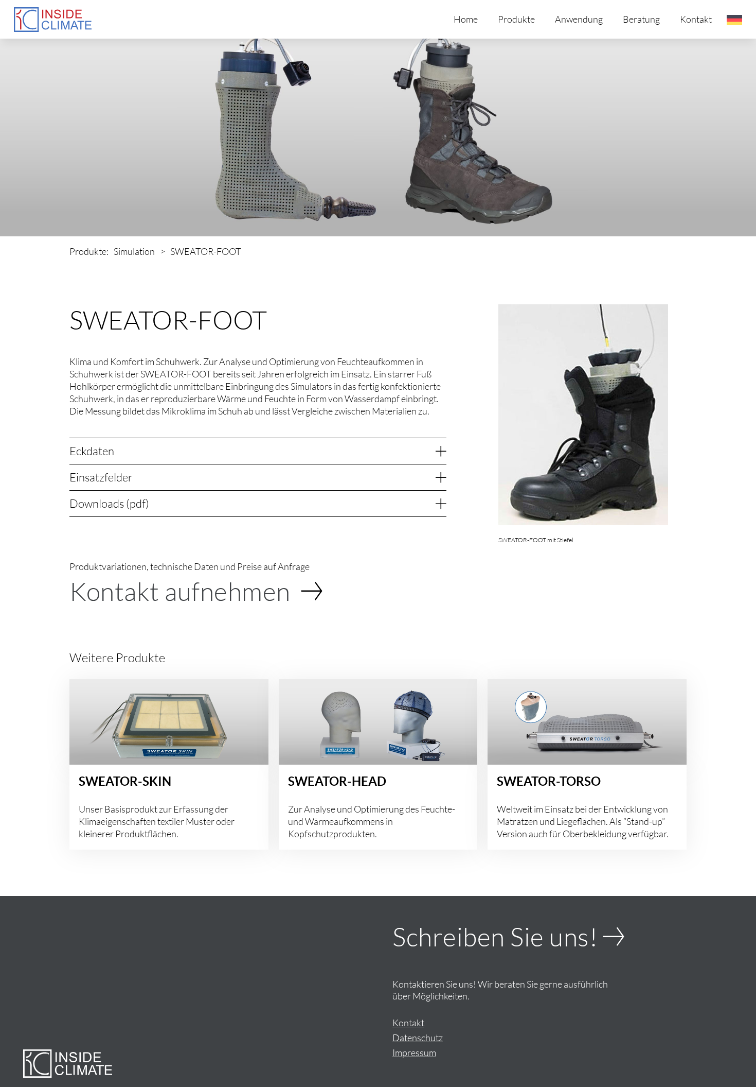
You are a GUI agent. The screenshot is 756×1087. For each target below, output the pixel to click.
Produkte (516, 19)
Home (466, 19)
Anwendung (579, 19)
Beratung (641, 19)
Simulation (134, 251)
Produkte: (89, 251)
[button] (734, 20)
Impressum (414, 1052)
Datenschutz (417, 1037)
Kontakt (696, 19)
